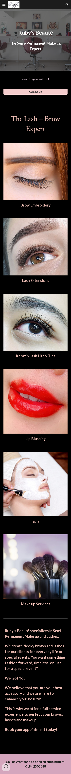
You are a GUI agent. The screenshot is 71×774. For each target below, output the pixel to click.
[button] (4, 4)
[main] (35, 40)
